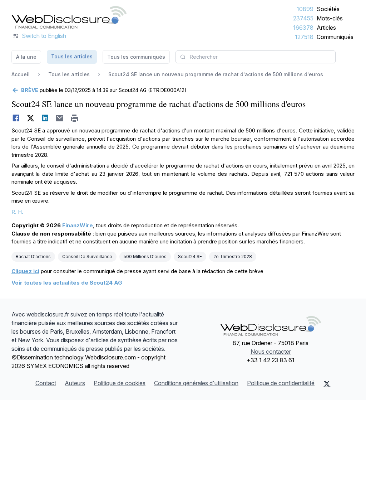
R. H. (17, 211)
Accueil (20, 74)
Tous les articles (72, 56)
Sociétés (328, 9)
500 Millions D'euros (145, 256)
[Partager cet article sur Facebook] (15, 118)
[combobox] (255, 56)
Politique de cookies (119, 383)
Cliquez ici (25, 271)
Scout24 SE (190, 256)
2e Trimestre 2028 (232, 256)
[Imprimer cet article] (74, 118)
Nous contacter (271, 351)
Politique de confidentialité (281, 383)
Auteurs (75, 383)
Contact (45, 383)
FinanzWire (77, 225)
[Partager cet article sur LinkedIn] (45, 118)
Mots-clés (330, 18)
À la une (26, 57)
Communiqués (335, 36)
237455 (303, 18)
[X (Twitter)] (327, 384)
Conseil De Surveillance (87, 256)
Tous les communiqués (136, 57)
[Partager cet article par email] (59, 118)
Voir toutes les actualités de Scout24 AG (66, 282)
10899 (305, 9)
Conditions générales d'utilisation (196, 383)
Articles (326, 27)
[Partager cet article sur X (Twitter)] (30, 118)
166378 (303, 27)
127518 (304, 36)
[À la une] (69, 17)
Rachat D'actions (33, 256)
